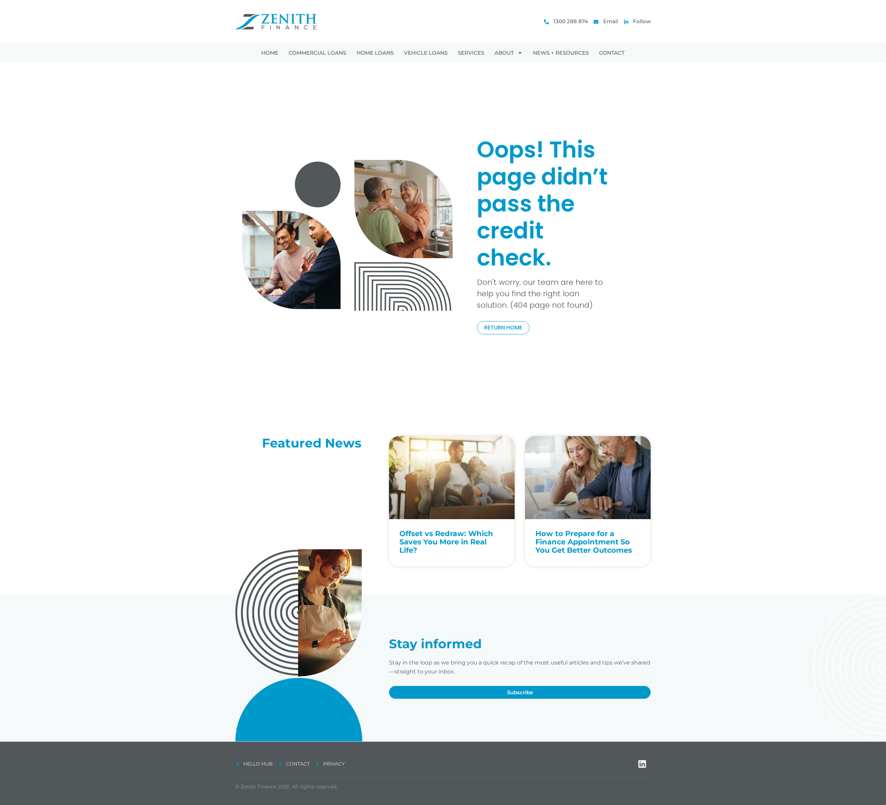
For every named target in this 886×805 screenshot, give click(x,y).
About (504, 52)
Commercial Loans (317, 52)
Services (471, 52)
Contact (612, 52)
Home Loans (375, 52)
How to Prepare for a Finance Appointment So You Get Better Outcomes (583, 541)
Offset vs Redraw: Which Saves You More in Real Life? (446, 541)
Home (269, 52)
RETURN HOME (503, 328)
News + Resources (561, 52)
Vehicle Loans (425, 52)
